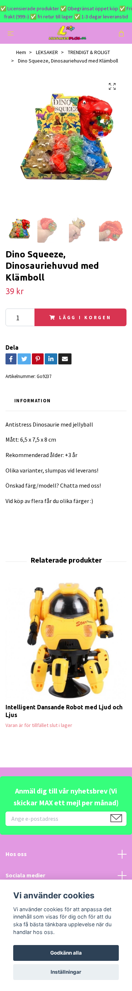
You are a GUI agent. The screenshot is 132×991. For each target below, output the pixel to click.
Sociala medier (25, 875)
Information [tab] (32, 400)
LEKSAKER (47, 52)
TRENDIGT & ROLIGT (89, 52)
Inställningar (66, 972)
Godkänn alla (66, 953)
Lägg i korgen (85, 317)
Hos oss (16, 854)
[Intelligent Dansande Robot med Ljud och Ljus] (66, 642)
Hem (21, 52)
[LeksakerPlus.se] (67, 33)
